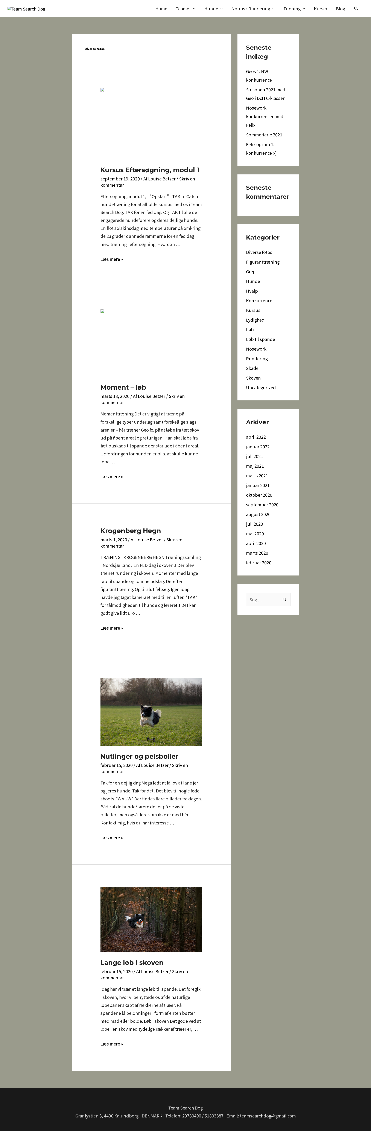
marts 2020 (257, 553)
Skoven (253, 378)
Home (161, 8)
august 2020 (258, 514)
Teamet (183, 8)
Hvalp (252, 291)
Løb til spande (260, 339)
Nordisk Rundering (250, 8)
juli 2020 (254, 524)
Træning (292, 8)
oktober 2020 (259, 495)
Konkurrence (259, 300)
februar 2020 (258, 562)
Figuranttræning (263, 262)
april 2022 (256, 437)
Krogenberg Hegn (130, 531)
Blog (340, 8)
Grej (250, 271)
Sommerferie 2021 (264, 134)
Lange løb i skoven (132, 963)
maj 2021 (255, 466)
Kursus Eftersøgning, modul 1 (149, 170)
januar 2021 (258, 485)
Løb (250, 329)
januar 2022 (258, 446)
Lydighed (255, 320)
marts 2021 (257, 475)
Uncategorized (261, 387)
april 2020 (256, 543)
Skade (252, 368)
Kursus (253, 310)
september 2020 (262, 504)
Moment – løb (123, 387)
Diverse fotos (259, 252)
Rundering (257, 358)
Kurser (320, 8)
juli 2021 (254, 456)
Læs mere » (111, 259)
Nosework (256, 349)
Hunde (211, 8)
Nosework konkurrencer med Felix (264, 116)
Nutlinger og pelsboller (139, 756)
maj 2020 (255, 533)
